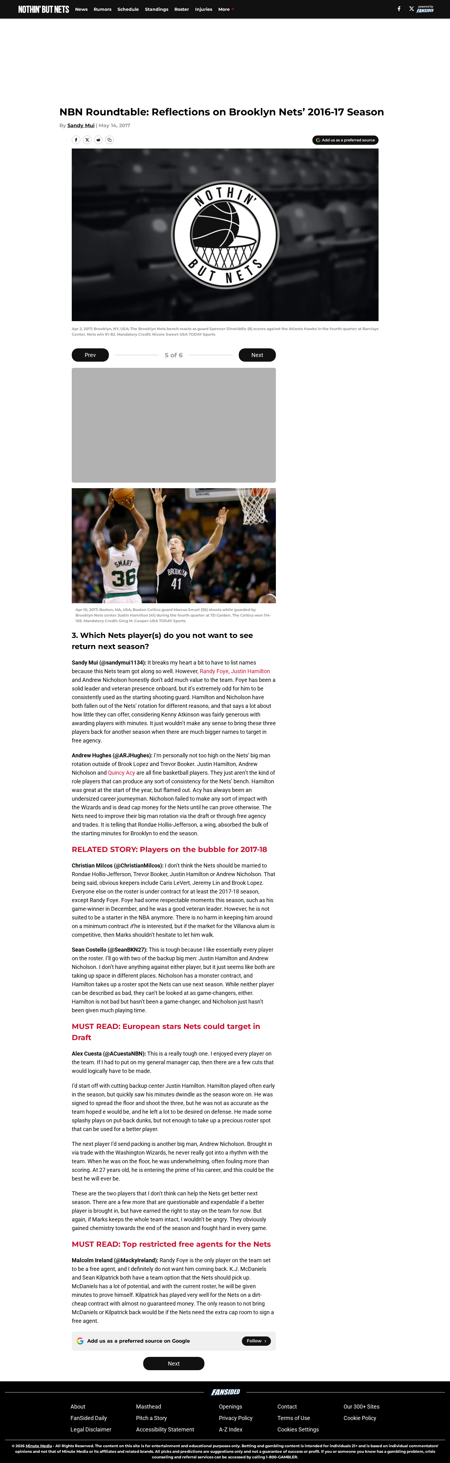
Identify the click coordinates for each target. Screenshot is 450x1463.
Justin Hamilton (250, 671)
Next (257, 355)
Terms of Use (293, 1418)
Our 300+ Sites (361, 1406)
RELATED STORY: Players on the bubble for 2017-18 (169, 849)
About (78, 1406)
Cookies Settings (298, 1429)
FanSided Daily (89, 1418)
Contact (287, 1406)
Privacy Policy (236, 1418)
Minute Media (39, 1446)
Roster (181, 9)
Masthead (148, 1406)
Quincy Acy (121, 772)
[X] (411, 8)
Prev (90, 355)
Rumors (102, 9)
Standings (156, 9)
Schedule (128, 9)
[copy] (109, 140)
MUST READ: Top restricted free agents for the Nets (171, 1244)
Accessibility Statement (165, 1429)
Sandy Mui (81, 125)
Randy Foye (214, 671)
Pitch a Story (151, 1418)
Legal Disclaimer (91, 1429)
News (81, 9)
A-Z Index (230, 1429)
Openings (230, 1406)
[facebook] (399, 8)
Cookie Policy (360, 1418)
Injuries (203, 9)
